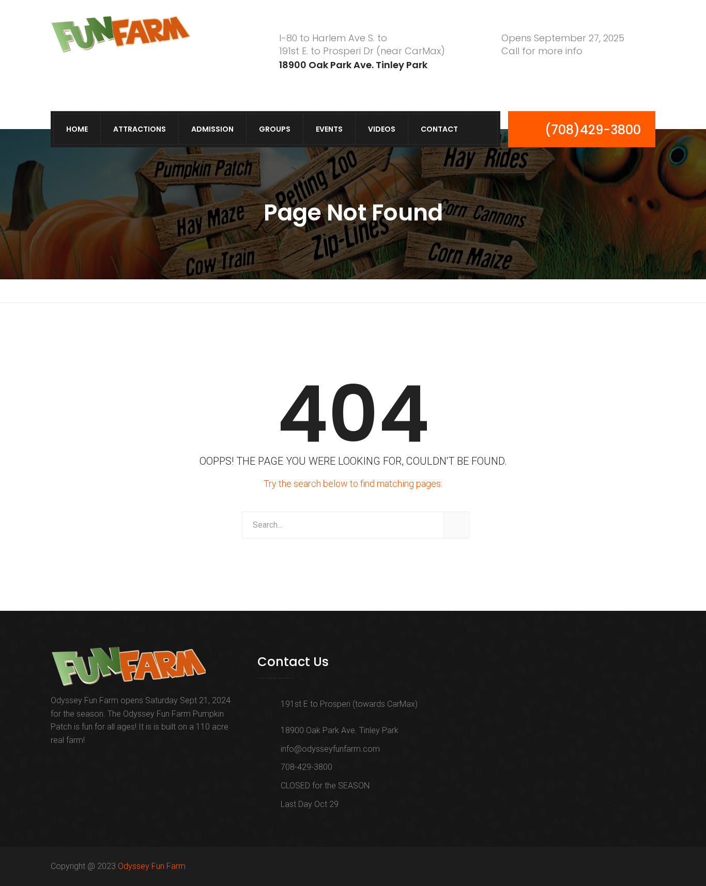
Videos (381, 129)
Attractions (139, 129)
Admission (212, 129)
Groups (274, 129)
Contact (439, 129)
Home (77, 129)
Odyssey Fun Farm (152, 866)
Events (329, 129)
